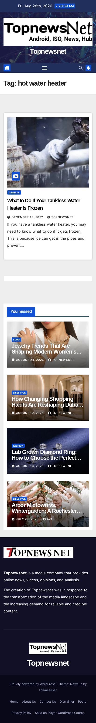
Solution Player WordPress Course (60, 713)
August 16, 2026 (30, 466)
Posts (82, 701)
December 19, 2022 (28, 217)
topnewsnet (62, 217)
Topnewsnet (48, 51)
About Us (29, 701)
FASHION (18, 445)
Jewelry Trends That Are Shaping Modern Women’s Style (44, 352)
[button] (80, 67)
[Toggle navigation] (45, 68)
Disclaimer (67, 701)
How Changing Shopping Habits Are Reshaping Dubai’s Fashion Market (47, 405)
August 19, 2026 (30, 413)
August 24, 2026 (30, 360)
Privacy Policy (21, 713)
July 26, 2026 (28, 519)
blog (16, 339)
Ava (50, 519)
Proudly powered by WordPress (33, 684)
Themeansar (47, 690)
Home (14, 701)
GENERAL (14, 192)
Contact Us (48, 701)
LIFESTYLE (19, 392)
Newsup (76, 684)
